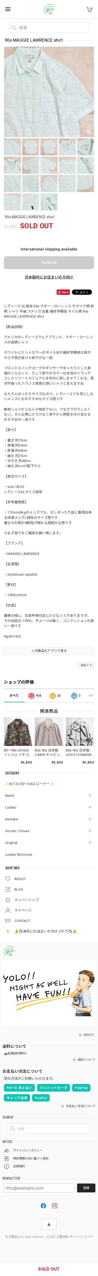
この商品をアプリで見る (49, 651)
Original (11, 843)
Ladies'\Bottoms (18, 855)
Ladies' (11, 807)
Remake (11, 819)
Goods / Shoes (17, 831)
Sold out (49, 262)
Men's (9, 796)
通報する (86, 665)
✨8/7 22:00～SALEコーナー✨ (29, 784)
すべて (14, 695)
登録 (86, 1188)
